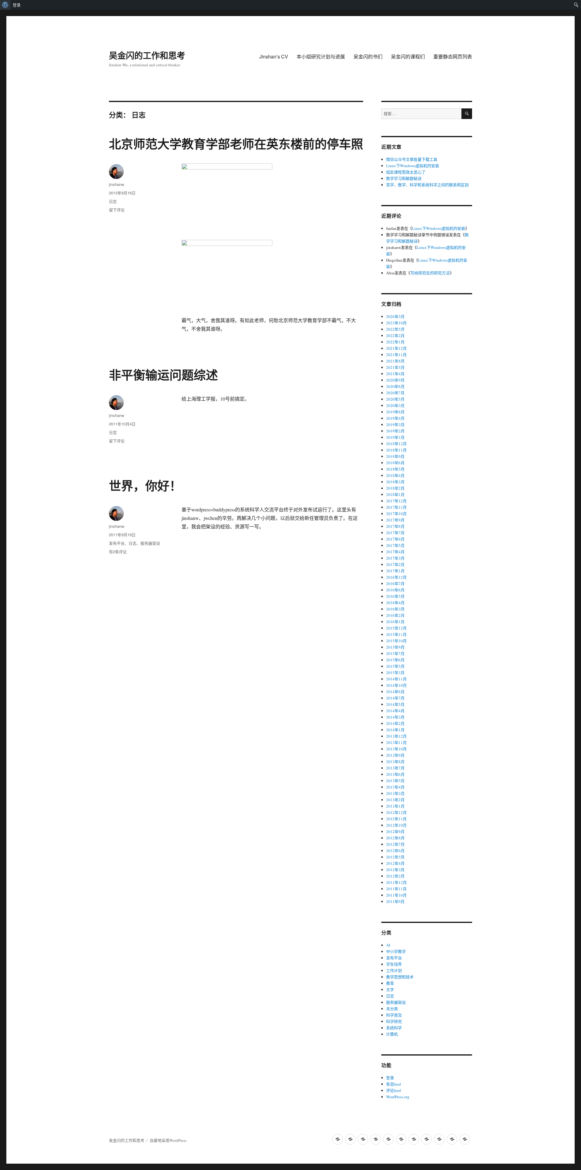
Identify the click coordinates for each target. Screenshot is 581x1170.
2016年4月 (395, 602)
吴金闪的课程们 (408, 56)
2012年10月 (396, 825)
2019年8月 (395, 412)
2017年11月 (396, 507)
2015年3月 (395, 672)
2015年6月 (395, 660)
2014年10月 (396, 685)
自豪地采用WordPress (168, 1140)
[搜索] (466, 113)
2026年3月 (395, 316)
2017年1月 (395, 570)
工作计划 (394, 970)
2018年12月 (396, 443)
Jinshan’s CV (273, 56)
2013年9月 (395, 755)
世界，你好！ (145, 485)
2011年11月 (396, 888)
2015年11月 (396, 634)
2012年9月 (395, 831)
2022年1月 (395, 342)
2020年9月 (395, 380)
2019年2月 (395, 431)
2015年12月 (396, 628)
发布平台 (117, 543)
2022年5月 (395, 329)
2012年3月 (395, 869)
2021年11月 (396, 354)
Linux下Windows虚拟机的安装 (412, 165)
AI (388, 945)
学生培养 (394, 964)
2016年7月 (395, 583)
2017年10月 (396, 513)
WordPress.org (397, 1096)
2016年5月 (395, 596)
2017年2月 (395, 564)
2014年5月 (395, 704)
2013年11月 (396, 742)
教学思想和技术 (400, 977)
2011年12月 (396, 882)
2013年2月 (395, 799)
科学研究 (394, 1021)
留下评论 (117, 210)
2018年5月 (395, 469)
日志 (113, 201)
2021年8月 (395, 361)
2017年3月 (395, 558)
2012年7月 (395, 844)
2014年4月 (395, 710)
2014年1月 (395, 729)
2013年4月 (395, 787)
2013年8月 (395, 761)
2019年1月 (395, 437)
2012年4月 (395, 863)
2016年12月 (396, 577)
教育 (390, 983)
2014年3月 (395, 717)
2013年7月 (395, 768)
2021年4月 (395, 373)
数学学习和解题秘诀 (404, 178)
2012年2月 (395, 876)
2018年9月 (395, 456)
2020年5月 (395, 399)
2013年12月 (396, 736)
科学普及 (394, 1015)
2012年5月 (395, 857)
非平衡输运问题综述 (163, 374)
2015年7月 (395, 653)
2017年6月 (395, 539)
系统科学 (394, 1027)
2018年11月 (396, 450)
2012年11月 (396, 818)
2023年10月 (396, 323)
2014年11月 (396, 679)
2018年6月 (395, 462)
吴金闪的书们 (367, 56)
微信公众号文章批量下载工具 (411, 159)
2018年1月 (395, 494)
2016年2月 (395, 615)
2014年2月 (395, 723)
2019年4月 (395, 418)
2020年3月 (395, 405)
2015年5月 (395, 666)
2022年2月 (395, 335)
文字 (390, 989)
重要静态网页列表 (452, 56)
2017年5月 (395, 545)
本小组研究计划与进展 (321, 56)
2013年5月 (395, 780)
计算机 (392, 1034)
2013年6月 (395, 774)
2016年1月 (395, 621)
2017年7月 (395, 532)
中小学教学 (396, 951)
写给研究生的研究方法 (430, 273)
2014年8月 (395, 691)
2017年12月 (396, 501)
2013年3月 (395, 793)
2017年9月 (395, 520)
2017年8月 (395, 526)
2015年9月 (395, 647)
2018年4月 (395, 475)
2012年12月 (396, 812)
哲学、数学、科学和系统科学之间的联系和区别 (427, 184)
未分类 (392, 1008)
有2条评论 (118, 551)
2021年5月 (395, 367)
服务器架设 (150, 543)
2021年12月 (396, 348)
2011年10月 (396, 895)
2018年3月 (395, 481)
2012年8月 (395, 838)
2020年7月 (395, 392)
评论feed (393, 1090)
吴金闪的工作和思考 (147, 55)
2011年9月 (395, 901)
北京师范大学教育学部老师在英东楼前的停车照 (236, 143)
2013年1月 (395, 806)
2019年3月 (395, 424)
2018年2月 (395, 488)
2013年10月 (396, 749)
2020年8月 (395, 386)
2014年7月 (395, 698)
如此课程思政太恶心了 (405, 172)
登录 (17, 4)
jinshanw (116, 184)
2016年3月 (395, 609)
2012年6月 (395, 850)
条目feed (393, 1084)
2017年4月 (395, 551)
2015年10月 (396, 640)
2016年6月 (395, 590)
